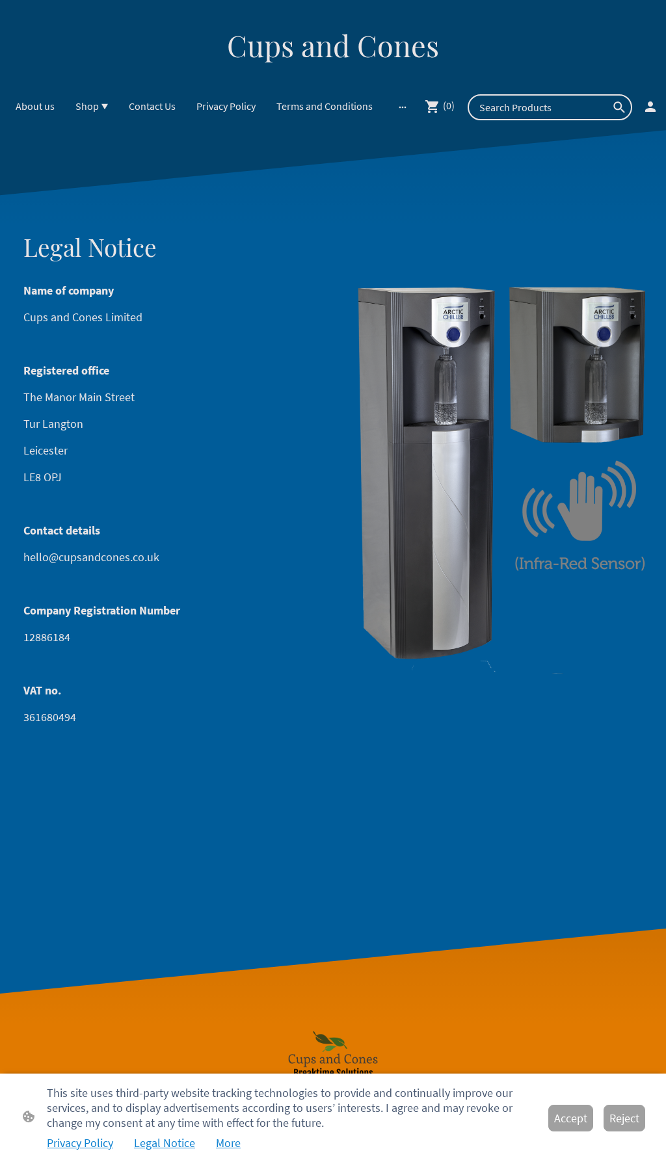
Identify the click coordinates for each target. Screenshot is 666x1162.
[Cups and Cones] (333, 76)
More (228, 1142)
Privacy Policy (80, 1142)
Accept (570, 1118)
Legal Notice (164, 1142)
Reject (624, 1118)
